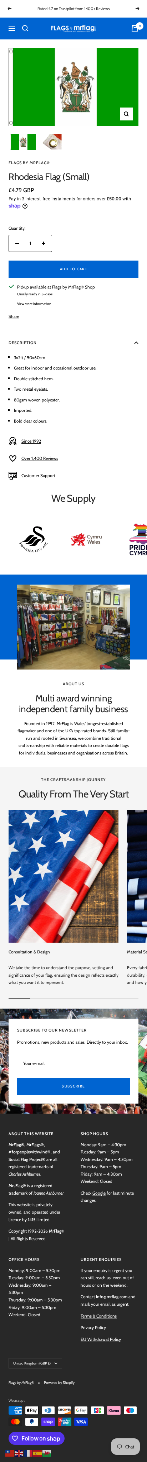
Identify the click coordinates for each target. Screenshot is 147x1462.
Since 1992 (31, 441)
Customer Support (38, 475)
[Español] (37, 1452)
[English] (19, 1452)
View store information (34, 303)
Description (23, 342)
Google (99, 1193)
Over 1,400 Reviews (39, 458)
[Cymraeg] (47, 1452)
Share (14, 316)
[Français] (28, 1452)
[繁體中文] (10, 1452)
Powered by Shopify (59, 1382)
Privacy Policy (93, 1327)
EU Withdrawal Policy (101, 1339)
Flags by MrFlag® (29, 162)
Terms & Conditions (99, 1316)
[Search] (25, 28)
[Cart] (134, 28)
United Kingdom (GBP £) (32, 1363)
